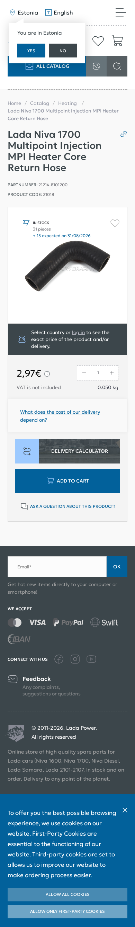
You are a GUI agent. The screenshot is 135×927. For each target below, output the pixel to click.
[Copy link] (121, 134)
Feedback (36, 679)
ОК (117, 567)
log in (78, 332)
